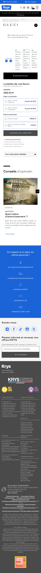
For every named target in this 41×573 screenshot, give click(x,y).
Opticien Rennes (22, 517)
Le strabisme (24, 448)
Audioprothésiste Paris (30, 521)
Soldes (22, 415)
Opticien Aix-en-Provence (21, 519)
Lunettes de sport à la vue (9, 416)
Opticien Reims (33, 519)
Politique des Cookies (26, 474)
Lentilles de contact (26, 422)
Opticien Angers (8, 521)
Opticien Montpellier (11, 517)
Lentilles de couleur (26, 425)
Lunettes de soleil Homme (28, 405)
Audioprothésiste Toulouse (13, 522)
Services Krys (24, 443)
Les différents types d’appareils (11, 446)
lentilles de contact (8, 529)
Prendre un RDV (11, 2)
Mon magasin (31, 2)
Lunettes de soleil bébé (27, 408)
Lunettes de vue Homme (9, 405)
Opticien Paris (7, 514)
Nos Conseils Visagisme (27, 441)
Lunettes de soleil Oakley (27, 413)
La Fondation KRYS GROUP (28, 467)
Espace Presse (24, 464)
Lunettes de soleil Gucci (27, 411)
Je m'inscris (20, 355)
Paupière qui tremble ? (27, 453)
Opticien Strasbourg (26, 516)
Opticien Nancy (18, 521)
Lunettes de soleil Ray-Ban (28, 410)
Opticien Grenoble (33, 517)
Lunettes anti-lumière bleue (9, 415)
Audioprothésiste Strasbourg (12, 524)
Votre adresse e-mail (19, 344)
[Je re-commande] (28, 8)
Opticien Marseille (7, 519)
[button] (32, 7)
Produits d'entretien (26, 432)
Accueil (5, 19)
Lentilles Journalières (26, 427)
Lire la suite (9, 234)
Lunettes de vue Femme (9, 403)
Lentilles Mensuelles (26, 430)
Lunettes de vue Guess (8, 408)
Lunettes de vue (14, 19)
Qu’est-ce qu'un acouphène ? (10, 448)
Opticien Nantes (15, 516)
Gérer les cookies (25, 480)
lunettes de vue (19, 529)
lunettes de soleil (28, 529)
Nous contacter (12, 493)
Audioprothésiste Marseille (29, 524)
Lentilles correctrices (26, 424)
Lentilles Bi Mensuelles (27, 429)
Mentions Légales (25, 472)
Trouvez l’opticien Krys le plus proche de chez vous (21, 545)
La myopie (23, 445)
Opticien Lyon (28, 514)
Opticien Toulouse (17, 514)
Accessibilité (24, 479)
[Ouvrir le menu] (37, 7)
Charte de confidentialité (27, 470)
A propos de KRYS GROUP (28, 465)
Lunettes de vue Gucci (8, 410)
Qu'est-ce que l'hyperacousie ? (10, 450)
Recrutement (24, 469)
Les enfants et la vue (26, 446)
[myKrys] (24, 7)
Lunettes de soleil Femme (27, 403)
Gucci (23, 19)
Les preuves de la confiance (28, 462)
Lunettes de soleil (25, 401)
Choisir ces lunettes (20, 133)
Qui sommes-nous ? (26, 461)
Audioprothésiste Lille (28, 522)
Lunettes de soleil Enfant (27, 406)
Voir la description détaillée (15, 154)
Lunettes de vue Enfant (8, 406)
